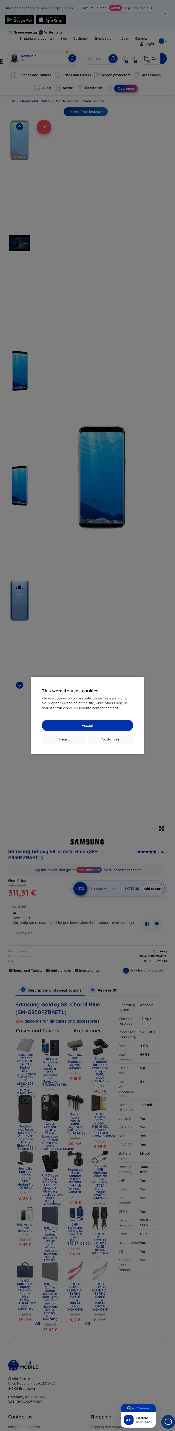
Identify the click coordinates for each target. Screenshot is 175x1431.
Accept (87, 725)
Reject (64, 739)
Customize (110, 739)
